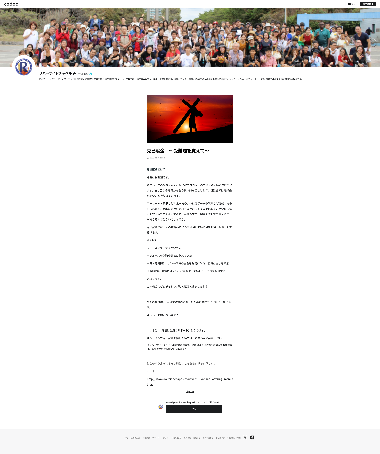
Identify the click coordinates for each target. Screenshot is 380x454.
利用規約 (146, 437)
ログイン (351, 4)
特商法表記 (176, 437)
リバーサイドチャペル (55, 73)
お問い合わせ (208, 437)
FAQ (126, 437)
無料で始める (368, 4)
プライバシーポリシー (161, 437)
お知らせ (196, 437)
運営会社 (187, 437)
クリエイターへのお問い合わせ (228, 437)
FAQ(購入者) (135, 437)
